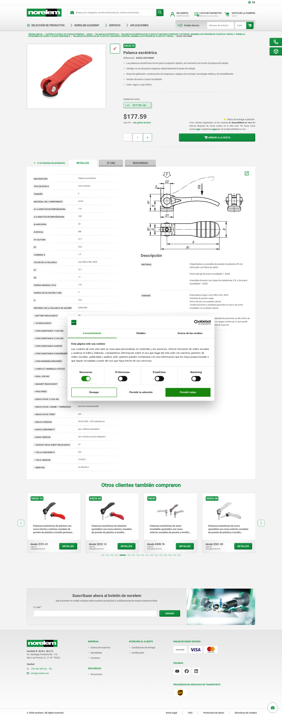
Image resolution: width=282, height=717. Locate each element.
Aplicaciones (139, 25)
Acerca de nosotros (100, 647)
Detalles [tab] (141, 333)
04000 (89, 34)
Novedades (96, 652)
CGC (190, 712)
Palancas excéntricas (107, 34)
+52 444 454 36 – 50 (41, 668)
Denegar (94, 392)
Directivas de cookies (246, 712)
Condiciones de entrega (143, 647)
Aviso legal (171, 712)
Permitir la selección (141, 392)
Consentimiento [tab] (92, 333)
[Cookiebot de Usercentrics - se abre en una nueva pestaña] (196, 322)
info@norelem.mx (39, 673)
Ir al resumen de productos (51, 163)
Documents (96, 674)
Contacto (95, 658)
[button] (102, 555)
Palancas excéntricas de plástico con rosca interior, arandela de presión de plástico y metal (123, 36)
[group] (53, 523)
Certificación (138, 652)
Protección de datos (213, 712)
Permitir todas (188, 392)
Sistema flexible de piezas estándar (65, 34)
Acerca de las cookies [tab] (190, 333)
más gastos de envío (142, 123)
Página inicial (35, 34)
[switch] (122, 378)
